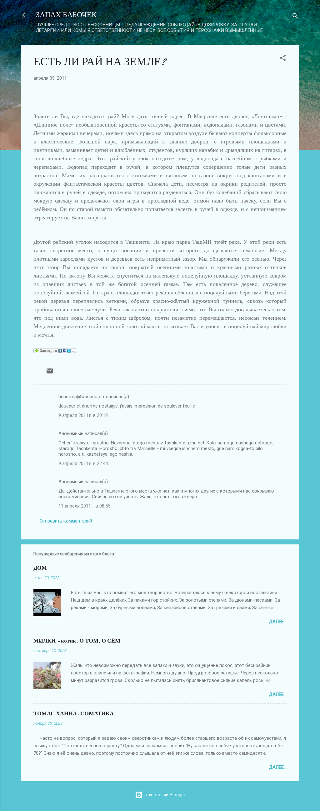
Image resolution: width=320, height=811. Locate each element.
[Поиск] (295, 17)
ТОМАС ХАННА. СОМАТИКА (73, 714)
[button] (283, 59)
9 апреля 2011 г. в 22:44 (83, 463)
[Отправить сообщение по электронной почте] (49, 373)
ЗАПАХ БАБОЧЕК (66, 15)
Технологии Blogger (163, 795)
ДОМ (40, 568)
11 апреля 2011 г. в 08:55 (84, 506)
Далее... (278, 621)
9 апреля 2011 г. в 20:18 (83, 415)
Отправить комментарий (66, 521)
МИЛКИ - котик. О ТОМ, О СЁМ (76, 641)
